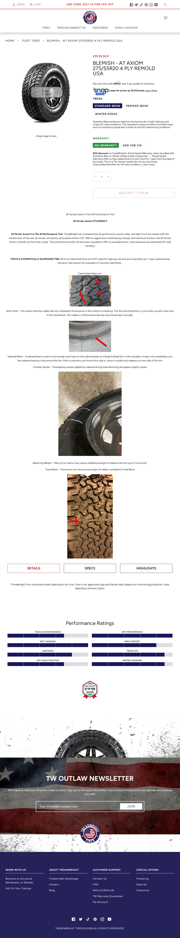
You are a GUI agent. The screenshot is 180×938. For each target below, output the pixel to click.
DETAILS (33, 568)
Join (131, 806)
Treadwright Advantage (63, 878)
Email (42, 809)
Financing (142, 878)
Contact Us (100, 878)
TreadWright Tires (69, 928)
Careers (54, 884)
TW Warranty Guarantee (108, 896)
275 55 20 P (101, 56)
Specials (141, 884)
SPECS (90, 568)
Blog (52, 890)
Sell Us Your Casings (18, 888)
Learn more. (148, 164)
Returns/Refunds (103, 890)
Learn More (151, 90)
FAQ (95, 884)
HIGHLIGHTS (146, 568)
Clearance (142, 890)
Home (10, 40)
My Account (100, 902)
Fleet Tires (31, 40)
